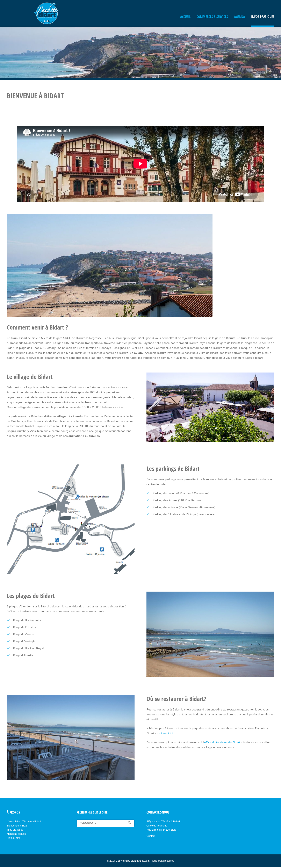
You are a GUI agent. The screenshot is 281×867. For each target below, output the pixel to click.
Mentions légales (16, 833)
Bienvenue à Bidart (17, 825)
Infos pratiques (262, 17)
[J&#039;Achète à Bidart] (47, 13)
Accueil (185, 17)
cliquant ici (166, 733)
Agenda (239, 17)
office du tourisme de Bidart (222, 742)
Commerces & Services (212, 17)
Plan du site (13, 838)
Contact (150, 836)
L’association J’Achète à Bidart (24, 821)
